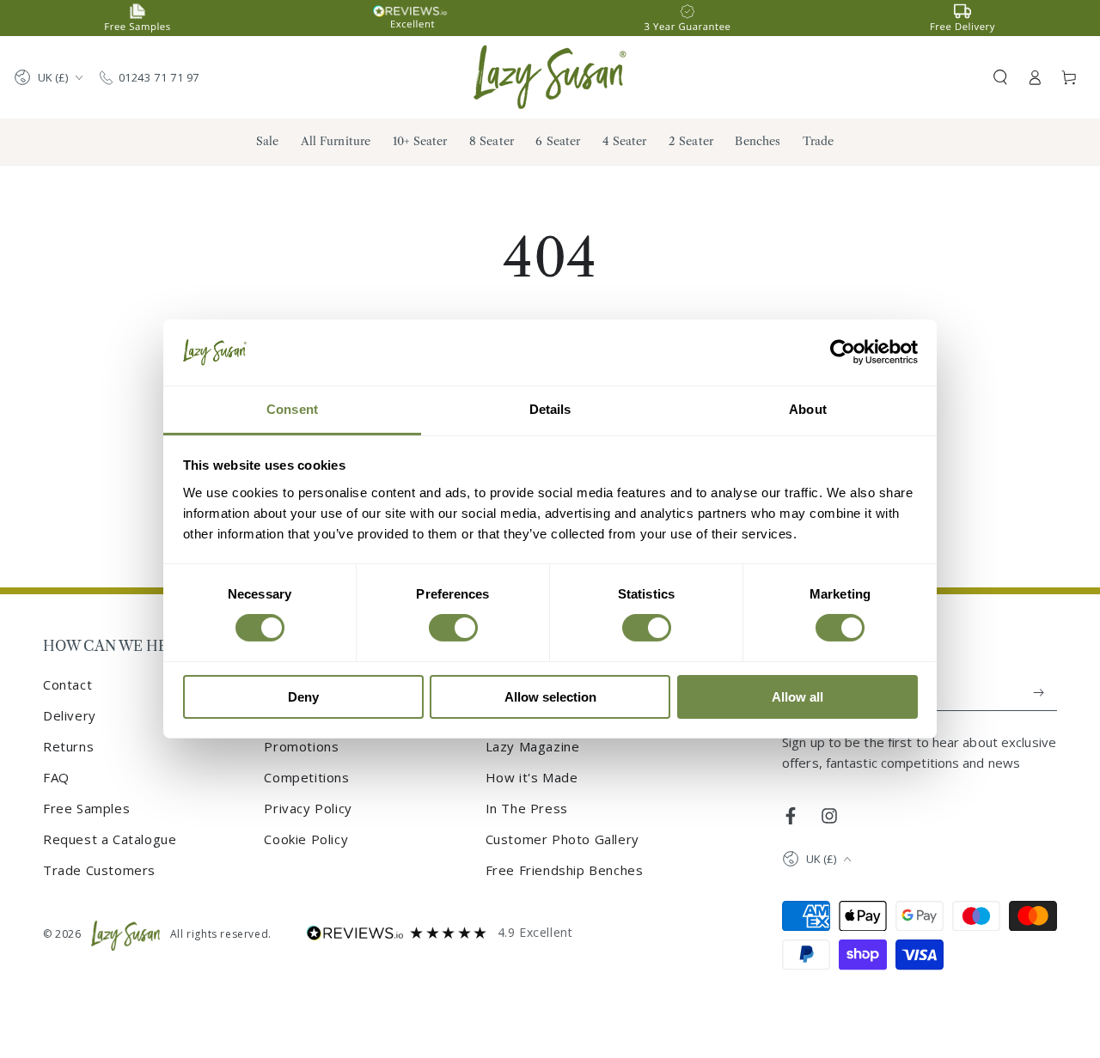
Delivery (69, 715)
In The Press (527, 808)
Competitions (306, 777)
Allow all (797, 697)
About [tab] (808, 409)
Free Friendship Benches (565, 870)
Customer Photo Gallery (562, 839)
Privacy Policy (307, 808)
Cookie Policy (306, 839)
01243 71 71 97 (159, 77)
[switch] (453, 627)
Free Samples (86, 808)
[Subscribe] (1039, 692)
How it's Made (532, 777)
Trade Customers (99, 870)
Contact (67, 684)
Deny (303, 697)
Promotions (301, 746)
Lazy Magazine (533, 746)
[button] (1000, 77)
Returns (68, 746)
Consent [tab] (292, 409)
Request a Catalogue (109, 839)
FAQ (56, 777)
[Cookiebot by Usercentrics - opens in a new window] (842, 352)
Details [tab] (550, 409)
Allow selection (550, 697)
